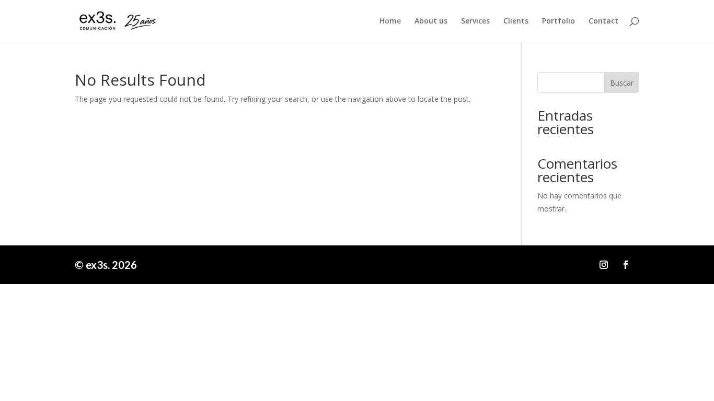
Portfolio (558, 21)
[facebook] (625, 264)
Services (475, 21)
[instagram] (603, 264)
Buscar (622, 83)
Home (390, 21)
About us (430, 21)
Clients (515, 21)
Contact (603, 21)
